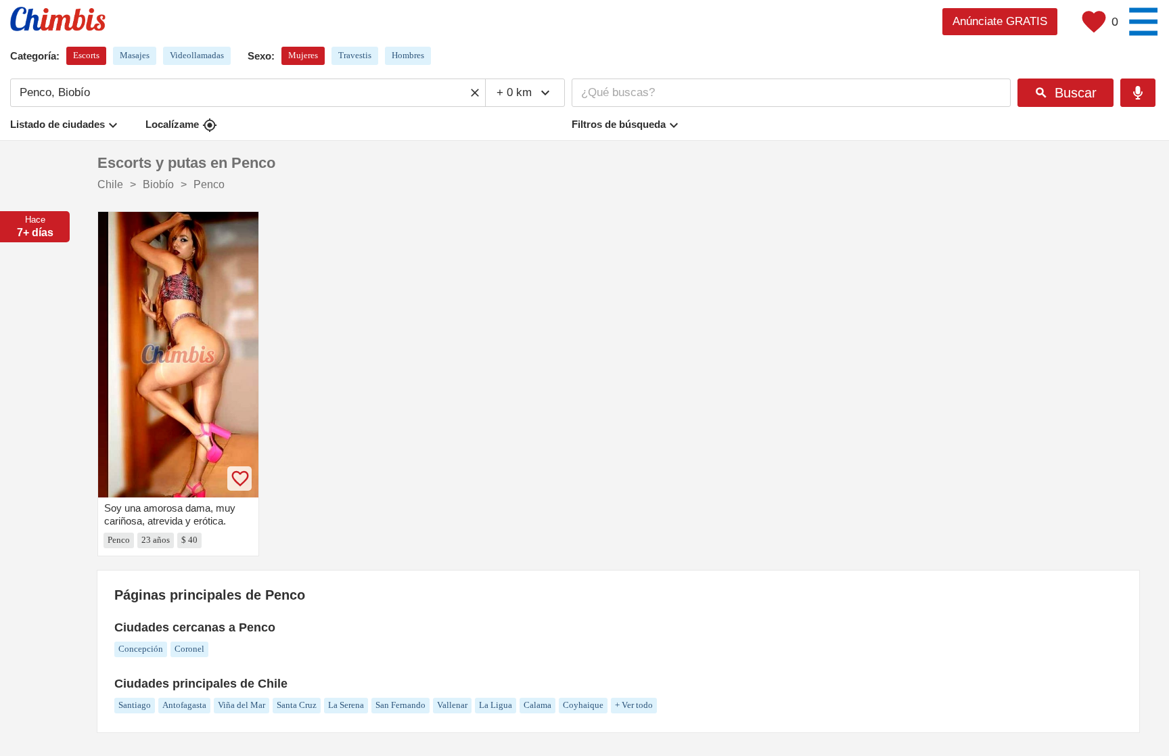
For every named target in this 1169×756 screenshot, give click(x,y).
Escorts (86, 55)
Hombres (408, 55)
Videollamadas (197, 55)
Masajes (135, 55)
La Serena (346, 705)
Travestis (354, 55)
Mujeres (303, 55)
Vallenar (452, 705)
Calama (537, 705)
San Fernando (400, 705)
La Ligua (495, 705)
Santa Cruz (297, 705)
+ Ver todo (634, 705)
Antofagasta (184, 705)
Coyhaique (583, 705)
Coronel (189, 649)
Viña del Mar (241, 705)
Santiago (134, 705)
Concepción (140, 649)
